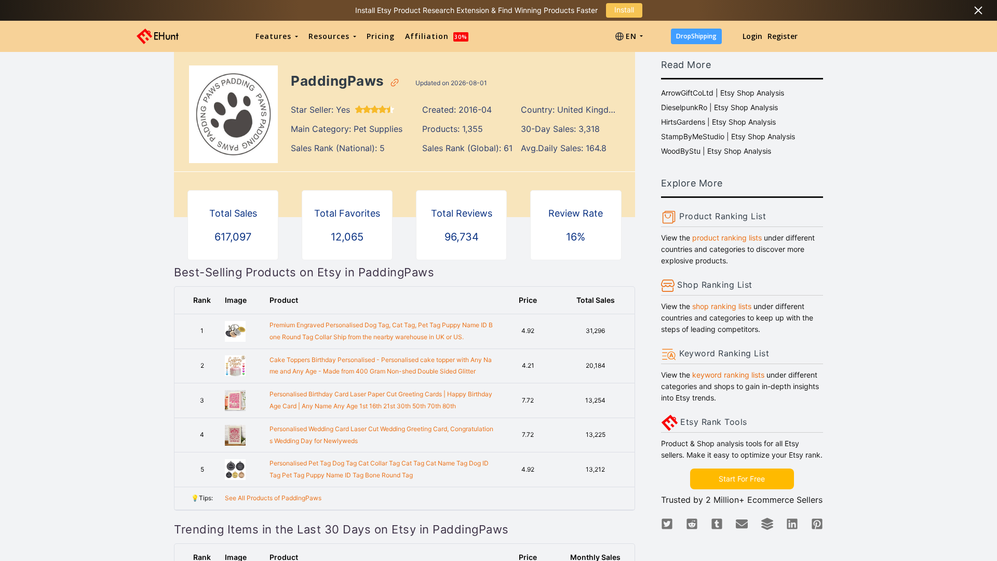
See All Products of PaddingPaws (273, 498)
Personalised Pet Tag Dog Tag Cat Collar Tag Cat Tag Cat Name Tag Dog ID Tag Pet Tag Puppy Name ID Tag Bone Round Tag (379, 469)
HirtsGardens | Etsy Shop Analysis (718, 121)
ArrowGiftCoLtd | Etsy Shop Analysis (722, 92)
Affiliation (436, 36)
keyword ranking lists (728, 374)
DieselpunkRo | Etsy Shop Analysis (719, 107)
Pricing (381, 36)
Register (782, 36)
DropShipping (696, 36)
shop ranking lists (721, 306)
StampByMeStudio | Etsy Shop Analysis (728, 136)
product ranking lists (727, 237)
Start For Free (742, 478)
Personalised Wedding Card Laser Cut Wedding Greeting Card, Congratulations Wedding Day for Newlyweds (381, 435)
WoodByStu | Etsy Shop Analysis (716, 150)
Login (752, 36)
